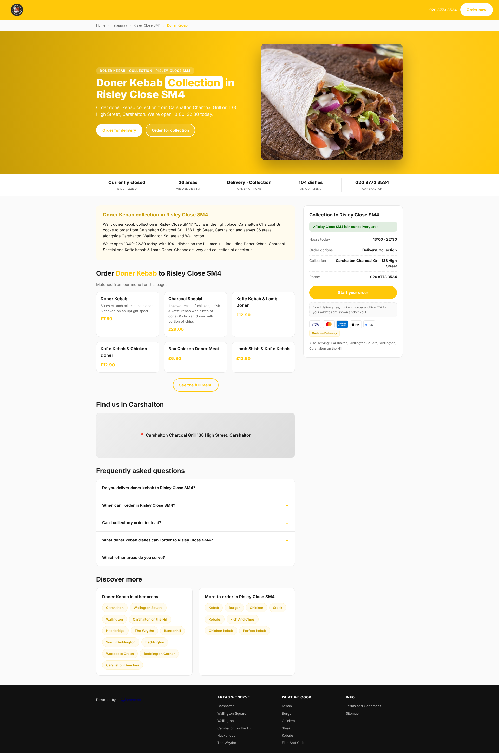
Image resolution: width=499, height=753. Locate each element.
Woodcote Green (120, 654)
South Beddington (120, 642)
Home (100, 25)
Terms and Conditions (363, 706)
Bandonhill (172, 631)
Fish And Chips (243, 619)
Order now (477, 9)
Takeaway (119, 25)
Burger (234, 607)
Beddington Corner (159, 654)
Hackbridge (115, 631)
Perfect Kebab (254, 631)
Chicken (256, 607)
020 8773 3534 (443, 10)
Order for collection (170, 130)
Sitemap (352, 713)
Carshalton (115, 607)
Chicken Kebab (221, 631)
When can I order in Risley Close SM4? (138, 505)
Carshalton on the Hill (150, 619)
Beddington (154, 642)
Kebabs (215, 619)
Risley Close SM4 (147, 25)
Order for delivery (119, 130)
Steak (277, 607)
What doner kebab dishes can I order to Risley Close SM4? (157, 540)
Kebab (214, 607)
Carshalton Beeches (122, 665)
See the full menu (195, 384)
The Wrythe (144, 631)
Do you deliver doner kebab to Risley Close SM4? (148, 487)
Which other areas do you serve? (133, 557)
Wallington (114, 619)
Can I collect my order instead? (131, 522)
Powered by (106, 700)
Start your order (353, 292)
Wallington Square (148, 607)
